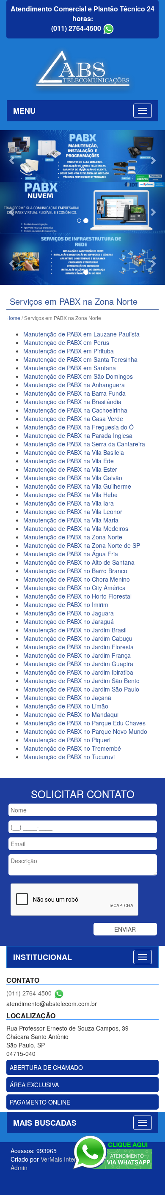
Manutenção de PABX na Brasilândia (72, 401)
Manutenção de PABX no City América (74, 587)
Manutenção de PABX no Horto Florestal (77, 596)
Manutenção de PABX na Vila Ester (70, 469)
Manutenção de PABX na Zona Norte (72, 537)
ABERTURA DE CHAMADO (46, 1067)
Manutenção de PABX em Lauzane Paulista (81, 334)
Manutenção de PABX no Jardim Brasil (74, 630)
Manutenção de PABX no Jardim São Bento (81, 680)
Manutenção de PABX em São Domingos (78, 376)
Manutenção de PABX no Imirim (65, 604)
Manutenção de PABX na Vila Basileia (73, 452)
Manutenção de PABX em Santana (69, 368)
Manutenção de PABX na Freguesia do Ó (78, 427)
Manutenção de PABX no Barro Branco (75, 570)
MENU (24, 110)
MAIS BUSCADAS (45, 1122)
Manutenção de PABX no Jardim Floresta (78, 647)
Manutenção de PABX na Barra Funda (74, 393)
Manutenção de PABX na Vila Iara (68, 503)
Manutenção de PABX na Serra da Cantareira (84, 444)
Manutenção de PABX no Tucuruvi (69, 756)
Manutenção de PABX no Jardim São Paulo (81, 689)
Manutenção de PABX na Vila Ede (68, 461)
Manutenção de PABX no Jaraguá (68, 621)
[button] (12, 156)
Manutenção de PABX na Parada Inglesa (77, 435)
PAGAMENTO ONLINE (40, 1102)
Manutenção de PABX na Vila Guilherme (77, 486)
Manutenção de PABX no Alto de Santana (79, 562)
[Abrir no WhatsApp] (108, 28)
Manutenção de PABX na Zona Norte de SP (81, 545)
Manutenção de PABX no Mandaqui (70, 714)
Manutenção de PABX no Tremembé (72, 748)
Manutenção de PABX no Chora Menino (76, 579)
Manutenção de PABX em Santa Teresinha (80, 359)
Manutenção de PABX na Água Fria (70, 554)
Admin (19, 1167)
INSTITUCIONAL (42, 957)
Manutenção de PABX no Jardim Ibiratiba (78, 672)
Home (13, 317)
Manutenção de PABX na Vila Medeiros (75, 528)
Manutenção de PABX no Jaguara (68, 613)
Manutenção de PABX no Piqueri (66, 740)
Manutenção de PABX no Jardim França (77, 655)
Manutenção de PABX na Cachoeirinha (75, 410)
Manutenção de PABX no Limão (65, 706)
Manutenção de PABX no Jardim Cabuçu (77, 638)
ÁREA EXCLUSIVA (34, 1084)
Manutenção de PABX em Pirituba (68, 351)
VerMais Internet (63, 1159)
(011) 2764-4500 (76, 28)
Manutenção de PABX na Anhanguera (74, 384)
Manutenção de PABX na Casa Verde (73, 418)
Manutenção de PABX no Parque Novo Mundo (85, 731)
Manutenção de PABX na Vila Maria (70, 520)
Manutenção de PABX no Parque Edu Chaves (84, 723)
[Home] (82, 69)
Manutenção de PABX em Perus (66, 342)
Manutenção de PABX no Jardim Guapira (78, 663)
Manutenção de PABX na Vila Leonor (72, 511)
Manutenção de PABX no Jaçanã (67, 697)
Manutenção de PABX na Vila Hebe (70, 494)
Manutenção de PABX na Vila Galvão (72, 477)
